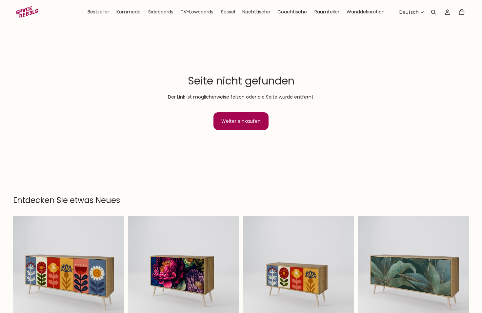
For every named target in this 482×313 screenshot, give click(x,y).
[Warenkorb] (461, 12)
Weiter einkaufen (241, 121)
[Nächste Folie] (114, 272)
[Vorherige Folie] (23, 272)
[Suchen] (433, 12)
